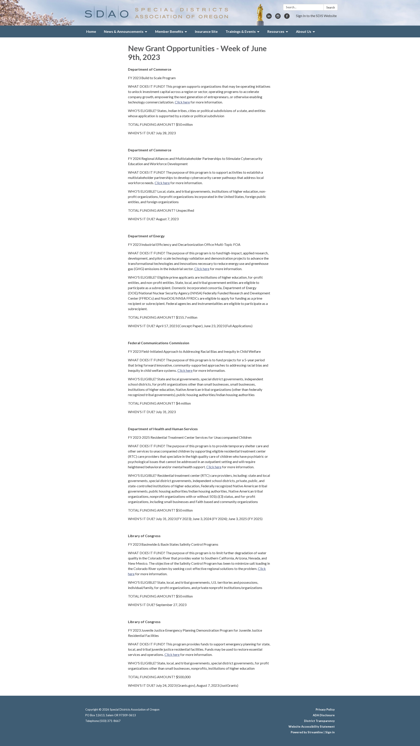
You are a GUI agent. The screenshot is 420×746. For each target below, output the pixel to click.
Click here (182, 102)
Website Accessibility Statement (312, 726)
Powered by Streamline (307, 732)
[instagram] (278, 17)
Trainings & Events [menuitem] (241, 31)
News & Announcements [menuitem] (124, 31)
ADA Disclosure (324, 715)
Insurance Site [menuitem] (206, 31)
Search (330, 7)
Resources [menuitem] (275, 31)
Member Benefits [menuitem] (169, 31)
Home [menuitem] (91, 31)
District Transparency (319, 721)
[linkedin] (269, 17)
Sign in (330, 732)
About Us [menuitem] (303, 31)
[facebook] (287, 17)
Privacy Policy (325, 709)
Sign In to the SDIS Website (316, 16)
